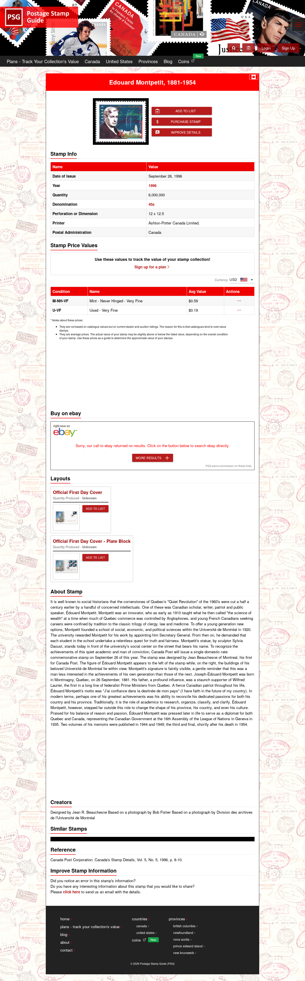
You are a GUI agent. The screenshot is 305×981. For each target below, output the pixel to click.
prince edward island (188, 946)
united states (145, 932)
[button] (239, 300)
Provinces (148, 61)
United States (119, 61)
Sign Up (288, 48)
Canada (92, 61)
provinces (177, 918)
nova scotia (181, 939)
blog (63, 934)
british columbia (184, 926)
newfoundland (183, 932)
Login (266, 48)
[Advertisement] (152, 373)
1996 (152, 185)
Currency (221, 280)
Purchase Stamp (186, 121)
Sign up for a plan (150, 267)
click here (71, 891)
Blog (168, 61)
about (64, 942)
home (64, 918)
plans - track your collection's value (89, 926)
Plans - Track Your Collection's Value (43, 61)
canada (141, 926)
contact (66, 950)
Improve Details (186, 132)
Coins (187, 60)
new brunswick (183, 952)
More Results (148, 458)
